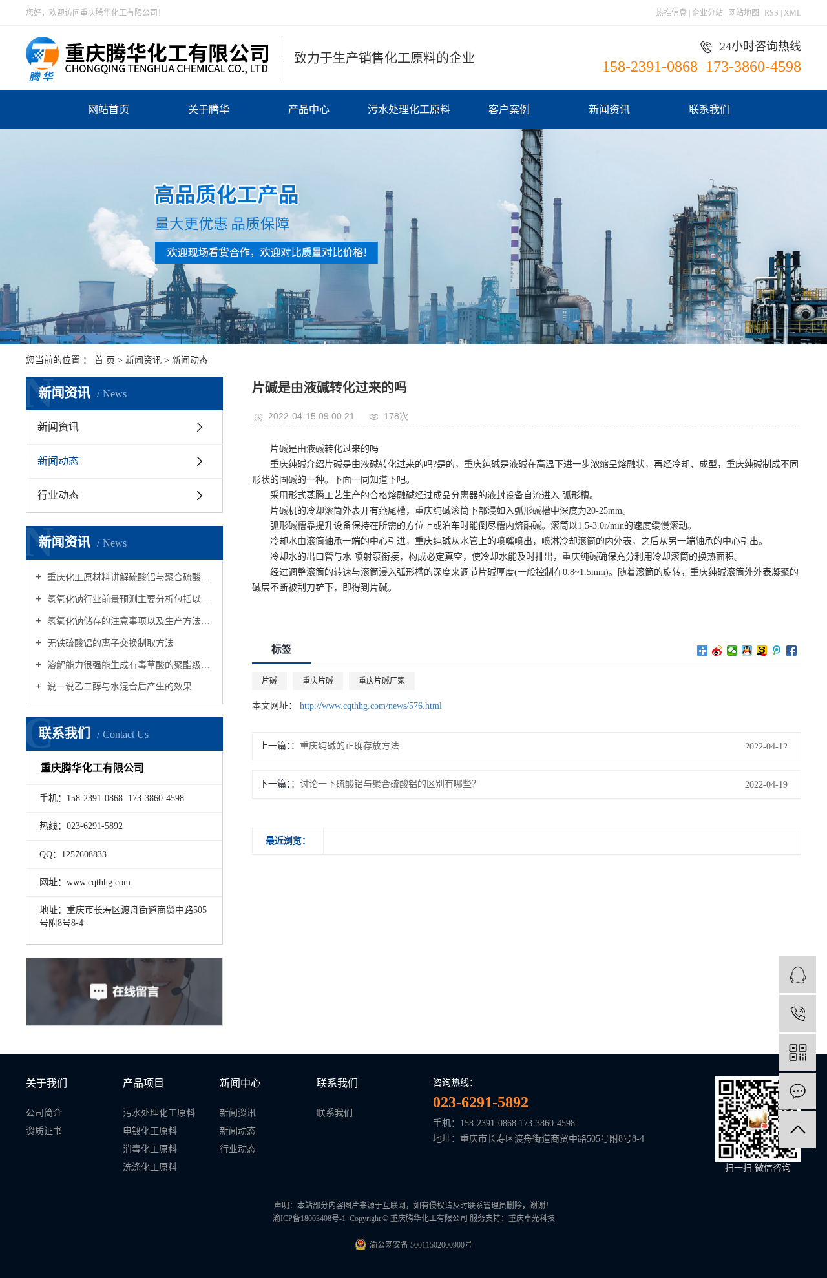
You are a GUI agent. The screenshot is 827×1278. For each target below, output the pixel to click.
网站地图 (744, 12)
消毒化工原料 (150, 1149)
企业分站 (707, 12)
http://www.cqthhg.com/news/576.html (371, 706)
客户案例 (509, 109)
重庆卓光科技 (531, 1218)
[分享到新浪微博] (717, 650)
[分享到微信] (732, 650)
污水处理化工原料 (409, 109)
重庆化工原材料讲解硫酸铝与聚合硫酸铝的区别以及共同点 (129, 577)
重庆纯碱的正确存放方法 (349, 746)
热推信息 (671, 12)
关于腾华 (208, 109)
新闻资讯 (609, 109)
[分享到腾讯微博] (776, 650)
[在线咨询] (797, 974)
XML (792, 12)
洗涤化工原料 (150, 1167)
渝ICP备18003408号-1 (309, 1218)
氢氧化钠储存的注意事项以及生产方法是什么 (129, 621)
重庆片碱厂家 (382, 681)
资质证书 (44, 1131)
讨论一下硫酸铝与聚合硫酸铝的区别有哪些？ (390, 784)
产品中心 (309, 109)
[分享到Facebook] (791, 650)
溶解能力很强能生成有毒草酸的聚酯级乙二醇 (129, 665)
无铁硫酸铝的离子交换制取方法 (109, 643)
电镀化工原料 (150, 1131)
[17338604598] (797, 1013)
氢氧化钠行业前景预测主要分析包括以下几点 (129, 599)
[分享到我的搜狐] (762, 650)
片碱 (269, 681)
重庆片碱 (317, 681)
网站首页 (108, 109)
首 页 (104, 360)
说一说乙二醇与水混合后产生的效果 (118, 686)
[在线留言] (797, 1091)
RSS (771, 12)
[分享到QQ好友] (747, 650)
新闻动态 (190, 360)
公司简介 (44, 1113)
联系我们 (709, 109)
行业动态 (58, 495)
